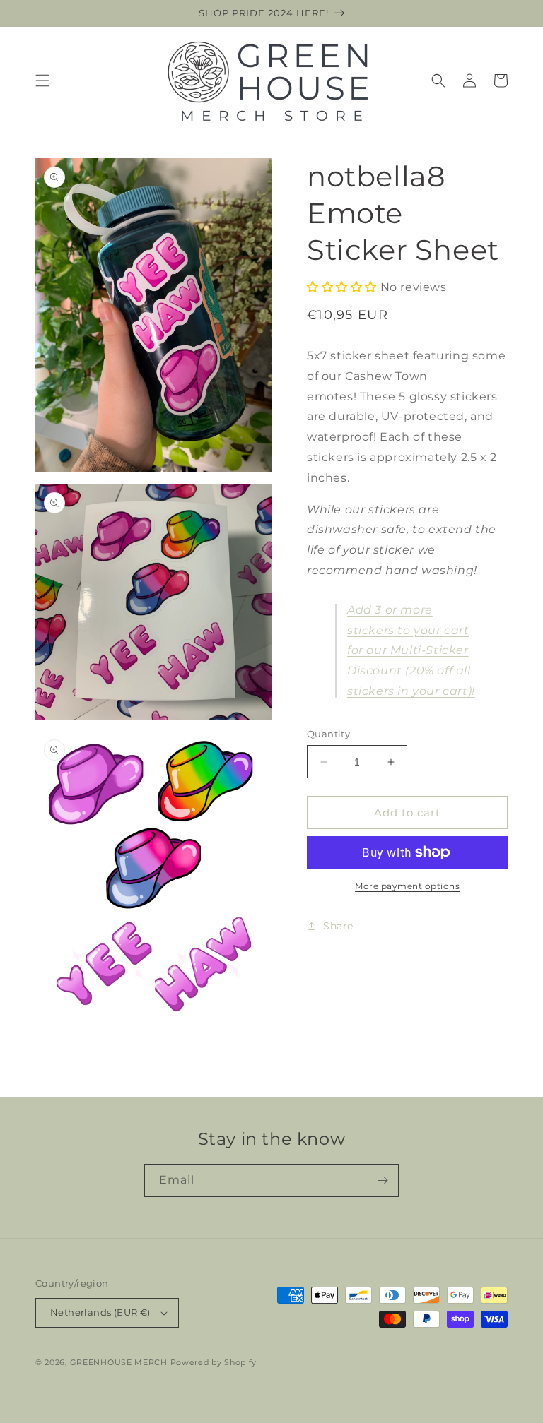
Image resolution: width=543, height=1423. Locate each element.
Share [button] (338, 925)
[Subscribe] (382, 1180)
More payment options (407, 886)
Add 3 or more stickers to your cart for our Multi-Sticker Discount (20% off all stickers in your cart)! (411, 650)
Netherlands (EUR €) (100, 1312)
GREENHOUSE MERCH (119, 1362)
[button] (42, 80)
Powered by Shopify (213, 1362)
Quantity (328, 733)
